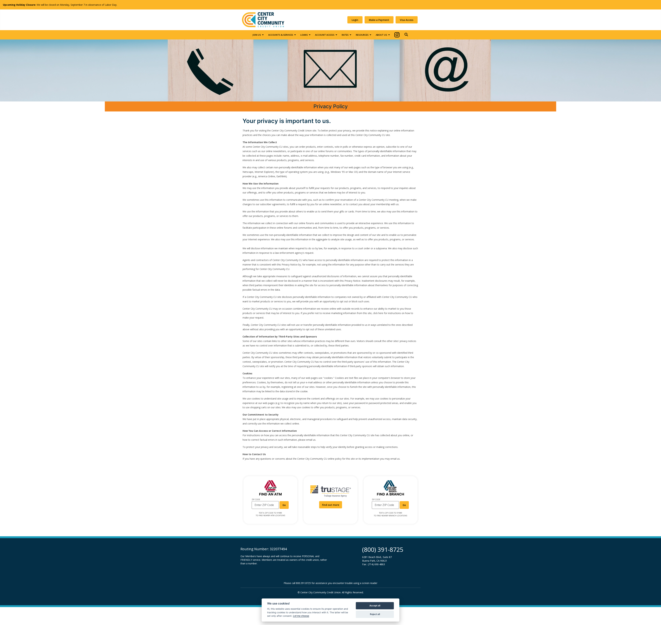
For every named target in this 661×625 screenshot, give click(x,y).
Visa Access (406, 20)
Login (355, 20)
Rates (345, 34)
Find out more (332, 504)
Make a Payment (379, 20)
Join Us (257, 34)
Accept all (374, 605)
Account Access (324, 34)
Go (285, 505)
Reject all (375, 614)
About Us (381, 34)
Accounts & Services (280, 34)
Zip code (256, 499)
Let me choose (301, 615)
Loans (304, 34)
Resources (362, 34)
